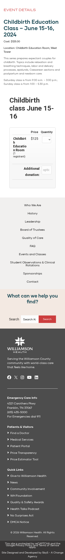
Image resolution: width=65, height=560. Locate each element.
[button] (47, 319)
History (33, 213)
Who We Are (32, 205)
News (14, 482)
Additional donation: (32, 172)
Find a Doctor (19, 433)
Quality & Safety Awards (27, 502)
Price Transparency (23, 452)
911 (38, 416)
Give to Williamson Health (28, 475)
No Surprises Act (22, 515)
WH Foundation (21, 495)
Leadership (32, 221)
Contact (32, 281)
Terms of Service (49, 545)
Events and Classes (32, 254)
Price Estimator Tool (24, 459)
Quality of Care (32, 237)
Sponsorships (32, 273)
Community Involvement (27, 488)
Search (14, 319)
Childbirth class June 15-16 (31, 108)
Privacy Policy (24, 545)
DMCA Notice (19, 522)
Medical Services (21, 439)
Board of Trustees (32, 229)
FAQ (32, 246)
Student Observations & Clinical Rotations (32, 263)
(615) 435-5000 (17, 412)
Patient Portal (20, 446)
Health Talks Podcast (24, 508)
